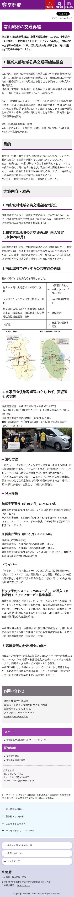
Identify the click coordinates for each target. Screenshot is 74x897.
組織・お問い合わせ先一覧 (19, 845)
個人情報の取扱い (15, 809)
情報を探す (69, 7)
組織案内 (54, 795)
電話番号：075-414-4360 (17, 708)
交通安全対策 (13, 756)
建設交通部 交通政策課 (22, 798)
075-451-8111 (23, 885)
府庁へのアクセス (15, 853)
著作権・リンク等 (15, 816)
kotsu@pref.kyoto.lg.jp (16, 716)
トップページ (8, 795)
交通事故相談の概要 (16, 760)
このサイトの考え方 (16, 823)
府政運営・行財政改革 (37, 795)
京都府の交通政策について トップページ (26, 740)
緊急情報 (49, 7)
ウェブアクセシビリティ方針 (20, 831)
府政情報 (20, 795)
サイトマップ (13, 861)
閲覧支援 (59, 7)
